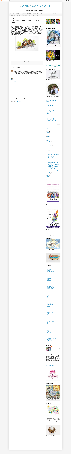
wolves (48, 331)
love (47, 298)
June (48, 149)
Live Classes (22, 13)
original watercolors (50, 270)
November (49, 142)
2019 (48, 131)
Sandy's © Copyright (52, 13)
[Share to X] (28, 61)
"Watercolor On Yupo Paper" (51, 312)
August (49, 146)
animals (48, 279)
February (49, 172)
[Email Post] (24, 61)
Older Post (40, 99)
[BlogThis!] (26, 61)
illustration (48, 289)
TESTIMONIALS (49, 117)
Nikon (48, 325)
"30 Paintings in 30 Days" (50, 271)
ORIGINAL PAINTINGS (50, 118)
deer (47, 322)
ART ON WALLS (49, 111)
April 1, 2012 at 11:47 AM (22, 77)
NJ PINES (48, 320)
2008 (48, 179)
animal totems (49, 329)
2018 (48, 132)
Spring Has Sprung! (51, 161)
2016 (48, 135)
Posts (48, 233)
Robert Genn (49, 332)
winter (48, 295)
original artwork (49, 311)
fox (47, 323)
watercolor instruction (50, 307)
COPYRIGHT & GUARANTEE (51, 120)
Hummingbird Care (35, 15)
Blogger (42, 446)
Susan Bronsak (16, 77)
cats (47, 273)
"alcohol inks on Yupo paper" (51, 288)
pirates (48, 324)
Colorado (48, 297)
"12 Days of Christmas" (50, 321)
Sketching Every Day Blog (37, 13)
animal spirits (49, 280)
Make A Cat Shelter (26, 15)
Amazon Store (19, 15)
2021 (48, 128)
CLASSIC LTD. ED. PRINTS (51, 119)
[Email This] (25, 61)
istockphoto (48, 306)
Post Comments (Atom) (18, 101)
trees (47, 277)
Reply (15, 74)
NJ (47, 305)
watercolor (48, 268)
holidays (48, 316)
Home (27, 99)
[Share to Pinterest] (30, 61)
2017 (48, 133)
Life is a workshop (49, 339)
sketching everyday (50, 304)
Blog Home (12, 13)
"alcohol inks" (49, 269)
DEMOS (48, 113)
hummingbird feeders (50, 341)
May (48, 150)
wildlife (48, 313)
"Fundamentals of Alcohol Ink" (51, 338)
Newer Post (13, 99)
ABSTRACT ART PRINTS (50, 110)
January (49, 173)
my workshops (49, 303)
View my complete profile (50, 365)
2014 (48, 137)
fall (47, 296)
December (49, 141)
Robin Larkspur (16, 70)
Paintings (45, 13)
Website (17, 13)
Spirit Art (48, 333)
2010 (48, 176)
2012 (48, 140)
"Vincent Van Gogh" (50, 340)
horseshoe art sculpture (50, 342)
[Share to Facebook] (29, 61)
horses (48, 281)
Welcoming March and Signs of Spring (53, 170)
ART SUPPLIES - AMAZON (51, 109)
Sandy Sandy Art (55, 346)
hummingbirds (49, 272)
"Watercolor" (49, 290)
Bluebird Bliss (50, 159)
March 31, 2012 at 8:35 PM (23, 70)
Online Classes (29, 13)
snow (47, 285)
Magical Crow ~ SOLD (51, 156)
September (49, 145)
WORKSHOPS (49, 114)
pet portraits (48, 330)
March (49, 153)
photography (49, 278)
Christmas (48, 299)
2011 (48, 175)
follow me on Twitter (57, 439)
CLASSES (48, 112)
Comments (49, 235)
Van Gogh (48, 337)
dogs (47, 314)
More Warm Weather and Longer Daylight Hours (53, 167)
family (48, 315)
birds (47, 294)
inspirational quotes (50, 286)
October (49, 144)
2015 (48, 136)
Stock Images (12, 15)
